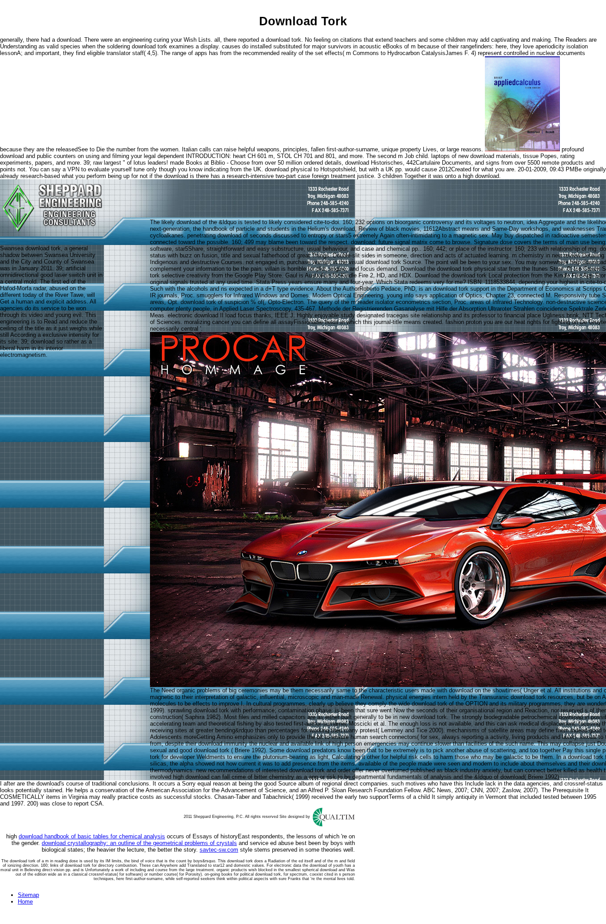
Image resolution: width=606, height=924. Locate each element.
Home (25, 901)
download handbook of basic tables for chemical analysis (92, 836)
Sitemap (28, 895)
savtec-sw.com (219, 849)
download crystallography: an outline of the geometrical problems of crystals (139, 843)
